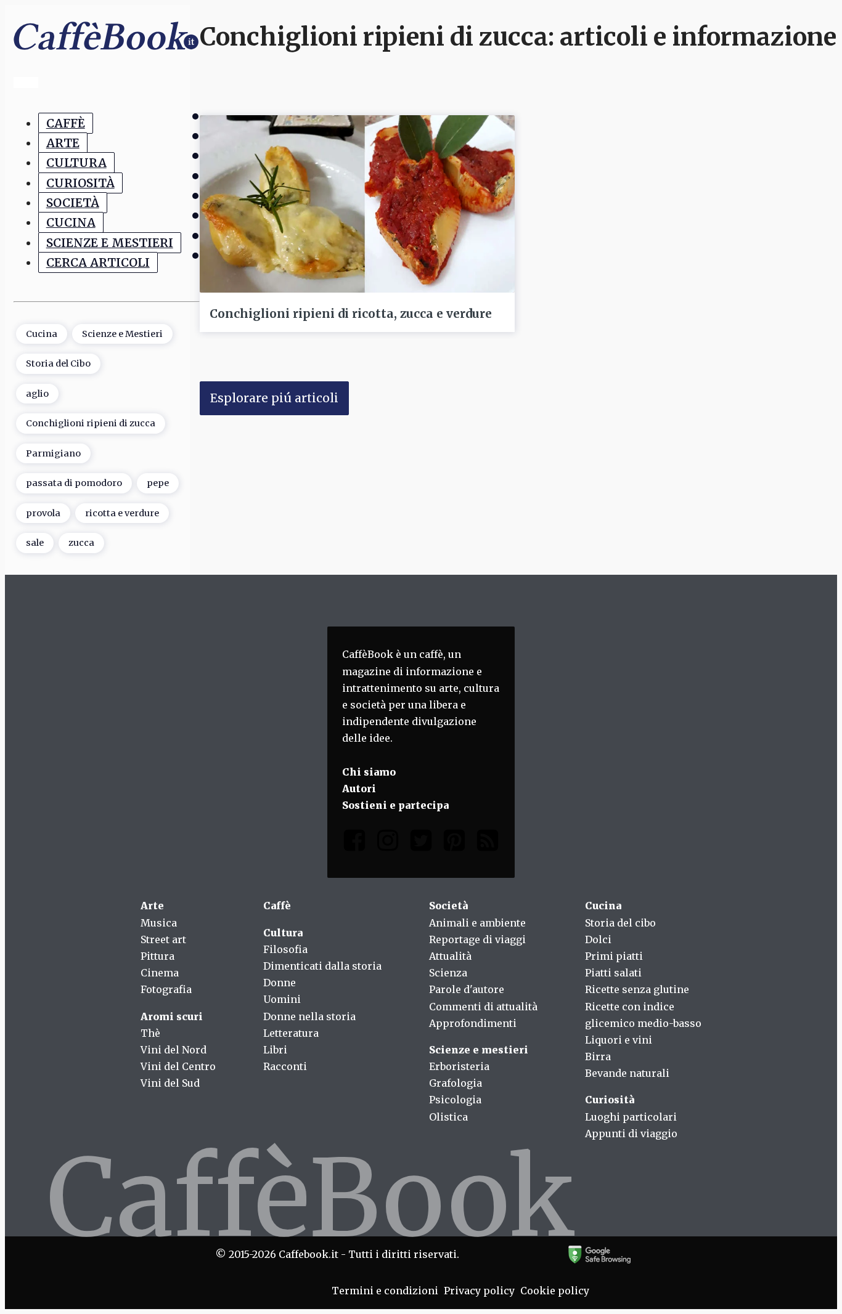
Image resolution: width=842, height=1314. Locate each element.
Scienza (448, 973)
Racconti (285, 1066)
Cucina (71, 222)
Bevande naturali (627, 1073)
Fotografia (166, 989)
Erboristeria (459, 1066)
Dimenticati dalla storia (322, 966)
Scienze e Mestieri (109, 242)
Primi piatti (614, 956)
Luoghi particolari (631, 1117)
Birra (598, 1056)
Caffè (65, 123)
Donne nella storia (309, 1016)
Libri (275, 1050)
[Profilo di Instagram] (387, 843)
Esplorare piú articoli (274, 398)
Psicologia (455, 1099)
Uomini (282, 999)
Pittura (157, 956)
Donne (279, 982)
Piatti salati (613, 973)
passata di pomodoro (74, 483)
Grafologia (455, 1083)
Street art (163, 939)
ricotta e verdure (122, 513)
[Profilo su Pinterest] (454, 843)
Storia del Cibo (58, 363)
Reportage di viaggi (477, 939)
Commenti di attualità (483, 1006)
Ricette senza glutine (637, 989)
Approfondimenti (473, 1023)
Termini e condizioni (385, 1290)
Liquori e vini (618, 1040)
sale (35, 542)
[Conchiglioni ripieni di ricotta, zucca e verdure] (357, 204)
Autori (359, 788)
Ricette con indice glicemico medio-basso (643, 1014)
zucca (81, 542)
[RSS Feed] (487, 843)
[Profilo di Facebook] (354, 843)
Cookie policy (554, 1290)
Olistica (448, 1117)
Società (72, 202)
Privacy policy (479, 1290)
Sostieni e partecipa (395, 805)
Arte (63, 143)
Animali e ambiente (477, 923)
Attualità (450, 956)
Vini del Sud (170, 1083)
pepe (158, 483)
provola (43, 513)
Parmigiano (53, 453)
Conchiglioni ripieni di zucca (90, 423)
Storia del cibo (620, 923)
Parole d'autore (466, 989)
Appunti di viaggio (631, 1133)
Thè (150, 1033)
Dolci (598, 939)
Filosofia (285, 949)
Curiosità (80, 183)
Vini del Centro (178, 1066)
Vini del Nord (173, 1050)
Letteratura (291, 1033)
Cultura (76, 162)
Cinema (160, 973)
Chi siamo (369, 772)
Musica (159, 923)
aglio (37, 393)
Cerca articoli (98, 262)
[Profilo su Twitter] (421, 843)
